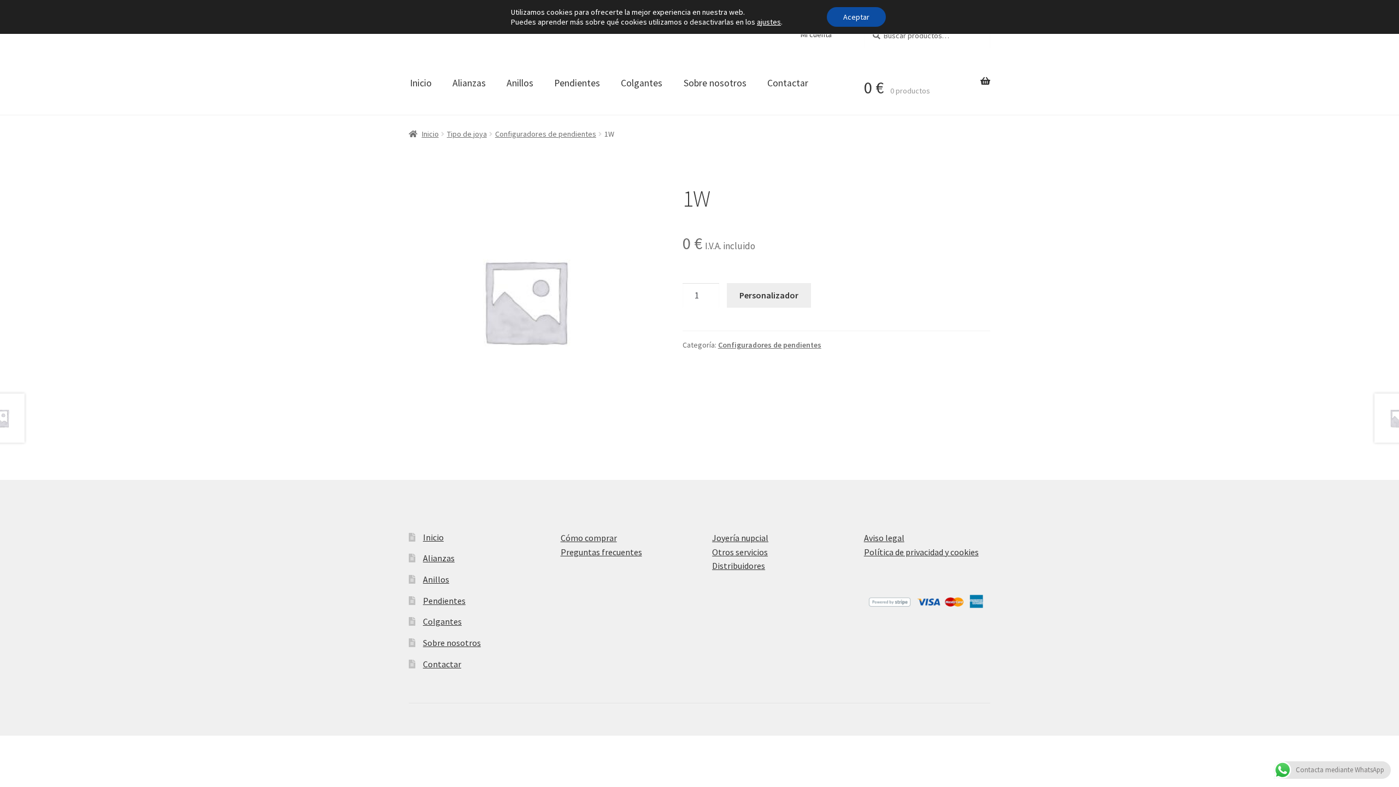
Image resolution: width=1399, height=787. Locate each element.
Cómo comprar (589, 537)
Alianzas (469, 83)
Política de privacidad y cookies (921, 552)
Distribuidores (738, 565)
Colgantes (641, 83)
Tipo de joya (467, 134)
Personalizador (768, 295)
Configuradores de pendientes (545, 134)
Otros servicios (740, 552)
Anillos (520, 83)
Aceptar (856, 17)
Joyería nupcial (740, 537)
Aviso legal (884, 537)
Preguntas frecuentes (601, 552)
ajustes (769, 22)
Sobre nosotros (715, 83)
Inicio (421, 83)
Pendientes (577, 83)
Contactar (787, 83)
